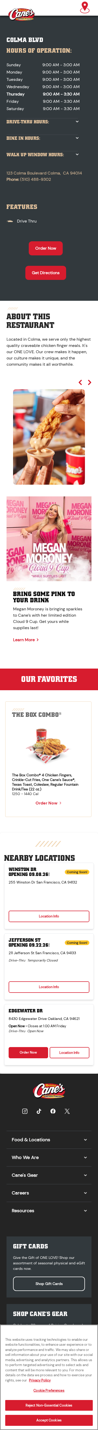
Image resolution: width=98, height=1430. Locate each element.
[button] (85, 8)
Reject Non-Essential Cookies (49, 1405)
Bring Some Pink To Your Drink (44, 597)
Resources (23, 1210)
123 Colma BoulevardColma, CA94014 (44, 173)
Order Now (45, 248)
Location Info (49, 916)
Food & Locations (31, 1140)
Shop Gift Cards (49, 1283)
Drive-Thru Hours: (28, 122)
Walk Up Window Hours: (35, 155)
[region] (49, 432)
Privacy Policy (40, 1380)
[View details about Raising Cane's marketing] (49, 538)
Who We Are (25, 1157)
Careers (20, 1193)
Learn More (24, 639)
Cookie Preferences (48, 1390)
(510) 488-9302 (35, 179)
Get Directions (46, 272)
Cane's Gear (25, 1175)
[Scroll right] (89, 382)
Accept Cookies (49, 1420)
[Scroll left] (80, 382)
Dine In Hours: (23, 138)
